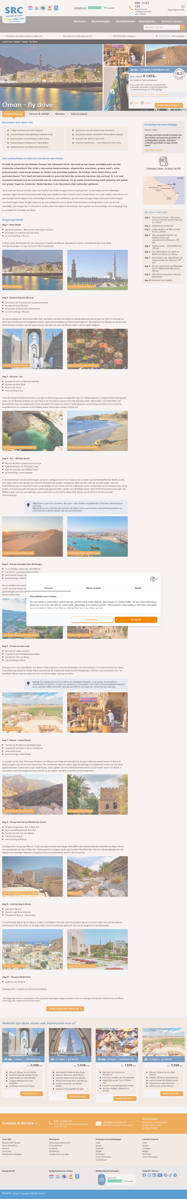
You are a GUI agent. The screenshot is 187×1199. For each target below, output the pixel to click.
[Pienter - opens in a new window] (153, 579)
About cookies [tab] (93, 588)
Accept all (136, 619)
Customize (92, 619)
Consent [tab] (48, 588)
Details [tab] (138, 588)
